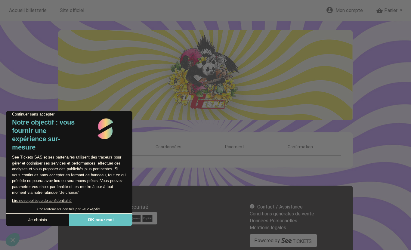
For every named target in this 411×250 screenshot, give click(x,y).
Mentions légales (268, 227)
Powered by (267, 240)
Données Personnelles (273, 221)
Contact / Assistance (280, 207)
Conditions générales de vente (282, 214)
